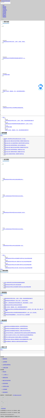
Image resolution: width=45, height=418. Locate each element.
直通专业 (34, 88)
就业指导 (4, 13)
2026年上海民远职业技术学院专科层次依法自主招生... (13, 195)
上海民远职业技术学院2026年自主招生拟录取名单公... (13, 179)
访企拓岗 (4, 12)
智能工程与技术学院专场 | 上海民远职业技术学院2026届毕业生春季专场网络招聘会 (20, 332)
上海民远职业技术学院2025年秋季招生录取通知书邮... (13, 107)
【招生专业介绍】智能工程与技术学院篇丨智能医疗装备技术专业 (16, 140)
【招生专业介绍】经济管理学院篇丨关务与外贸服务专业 (15, 145)
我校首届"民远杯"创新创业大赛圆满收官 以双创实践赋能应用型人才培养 (18, 339)
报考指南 (4, 7)
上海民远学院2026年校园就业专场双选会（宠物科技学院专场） (16, 328)
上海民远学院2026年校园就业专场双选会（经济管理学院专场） (16, 326)
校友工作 (4, 14)
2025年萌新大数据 (6, 74)
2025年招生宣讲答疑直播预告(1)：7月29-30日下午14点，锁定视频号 (17, 314)
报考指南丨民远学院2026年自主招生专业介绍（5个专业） (15, 138)
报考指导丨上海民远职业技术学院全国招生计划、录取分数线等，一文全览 (18, 302)
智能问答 (37, 82)
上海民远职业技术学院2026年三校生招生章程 (12, 284)
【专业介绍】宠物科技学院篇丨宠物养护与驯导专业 (14, 153)
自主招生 (4, 8)
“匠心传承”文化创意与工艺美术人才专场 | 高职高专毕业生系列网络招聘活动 (18, 334)
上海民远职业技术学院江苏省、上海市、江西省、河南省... (14, 41)
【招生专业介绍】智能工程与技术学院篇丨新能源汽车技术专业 (16, 147)
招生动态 (4, 6)
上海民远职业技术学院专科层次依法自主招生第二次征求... (14, 212)
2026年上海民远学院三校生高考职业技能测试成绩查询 (14, 282)
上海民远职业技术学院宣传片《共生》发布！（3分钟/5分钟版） (16, 300)
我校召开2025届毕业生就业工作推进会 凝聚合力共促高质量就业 (16, 337)
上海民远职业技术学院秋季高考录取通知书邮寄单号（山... (14, 58)
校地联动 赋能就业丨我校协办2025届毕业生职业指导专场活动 (16, 341)
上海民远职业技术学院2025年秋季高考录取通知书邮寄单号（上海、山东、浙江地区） (20, 312)
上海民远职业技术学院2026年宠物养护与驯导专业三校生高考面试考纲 (17, 286)
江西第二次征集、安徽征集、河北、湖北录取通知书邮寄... (14, 91)
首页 (3, 5)
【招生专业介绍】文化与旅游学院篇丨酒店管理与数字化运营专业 (16, 143)
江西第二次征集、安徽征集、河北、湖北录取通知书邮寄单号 (15, 307)
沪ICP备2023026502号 (17, 395)
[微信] (5, 401)
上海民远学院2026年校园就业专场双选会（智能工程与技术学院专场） (17, 330)
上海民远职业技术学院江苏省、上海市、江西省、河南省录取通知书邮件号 (18, 298)
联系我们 (4, 15)
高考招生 (4, 11)
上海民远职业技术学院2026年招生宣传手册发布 (13, 304)
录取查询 (4, 16)
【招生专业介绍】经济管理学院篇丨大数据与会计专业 (14, 149)
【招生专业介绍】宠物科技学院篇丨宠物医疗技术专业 (14, 151)
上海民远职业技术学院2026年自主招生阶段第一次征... (13, 245)
